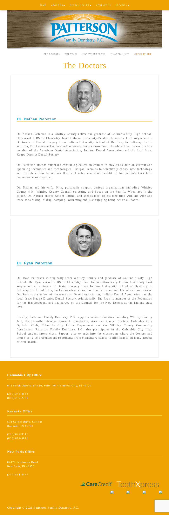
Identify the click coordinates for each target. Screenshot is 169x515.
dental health (79, 5)
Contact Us (103, 5)
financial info (119, 54)
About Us (57, 5)
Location (122, 5)
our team (71, 54)
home (43, 5)
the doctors (52, 54)
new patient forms (94, 54)
